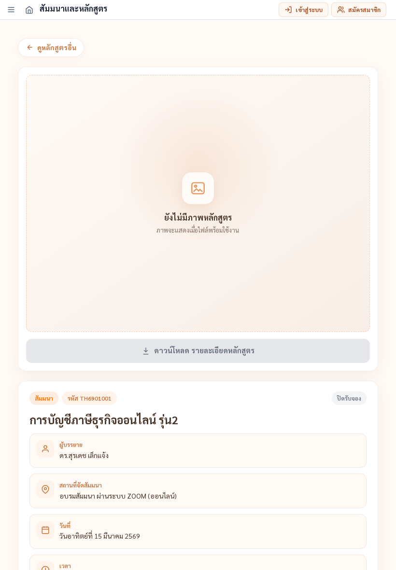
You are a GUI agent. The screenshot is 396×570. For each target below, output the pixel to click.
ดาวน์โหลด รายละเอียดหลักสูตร (204, 350)
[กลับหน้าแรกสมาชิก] (29, 9)
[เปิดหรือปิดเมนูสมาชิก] (11, 9)
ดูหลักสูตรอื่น (56, 47)
